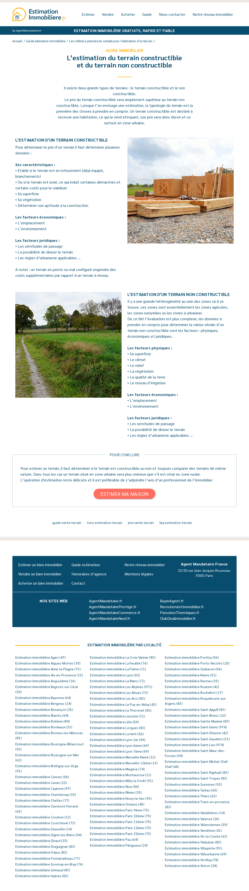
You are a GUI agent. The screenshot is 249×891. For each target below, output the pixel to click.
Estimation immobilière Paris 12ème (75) (120, 827)
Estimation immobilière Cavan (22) (41, 782)
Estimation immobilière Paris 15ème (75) (120, 833)
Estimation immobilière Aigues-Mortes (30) (47, 663)
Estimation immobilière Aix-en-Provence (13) (49, 675)
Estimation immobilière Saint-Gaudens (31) (197, 739)
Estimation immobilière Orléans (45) (117, 804)
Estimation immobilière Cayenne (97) (43, 788)
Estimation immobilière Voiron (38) (191, 865)
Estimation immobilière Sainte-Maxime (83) (197, 721)
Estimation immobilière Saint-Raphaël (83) (197, 772)
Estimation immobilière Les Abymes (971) (121, 686)
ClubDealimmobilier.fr (178, 618)
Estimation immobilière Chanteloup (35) (45, 794)
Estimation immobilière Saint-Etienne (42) (196, 733)
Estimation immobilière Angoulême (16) (45, 681)
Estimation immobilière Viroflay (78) (192, 859)
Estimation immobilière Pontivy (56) (192, 657)
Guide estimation (85, 564)
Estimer (88, 14)
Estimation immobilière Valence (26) (192, 818)
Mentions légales (138, 573)
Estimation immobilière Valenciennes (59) (196, 824)
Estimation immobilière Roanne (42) (192, 686)
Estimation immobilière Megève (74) (117, 769)
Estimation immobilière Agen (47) (40, 657)
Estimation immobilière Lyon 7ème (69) (119, 751)
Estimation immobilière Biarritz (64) (42, 715)
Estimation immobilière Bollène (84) (42, 721)
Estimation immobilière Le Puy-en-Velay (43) (123, 704)
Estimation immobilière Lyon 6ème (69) (119, 745)
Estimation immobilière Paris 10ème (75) (120, 816)
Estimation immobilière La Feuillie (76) (119, 663)
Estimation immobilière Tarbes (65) (191, 790)
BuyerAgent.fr (172, 600)
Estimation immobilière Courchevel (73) (45, 823)
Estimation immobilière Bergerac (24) (43, 703)
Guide (147, 14)
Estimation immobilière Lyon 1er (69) (117, 739)
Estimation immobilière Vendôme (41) (193, 830)
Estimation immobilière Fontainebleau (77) (47, 858)
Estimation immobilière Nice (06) (114, 786)
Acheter (128, 14)
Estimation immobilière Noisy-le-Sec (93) (121, 798)
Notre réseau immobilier (213, 14)
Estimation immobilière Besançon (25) (44, 709)
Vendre (108, 14)
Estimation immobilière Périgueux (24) (119, 845)
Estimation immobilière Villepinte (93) (193, 848)
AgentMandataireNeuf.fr (109, 618)
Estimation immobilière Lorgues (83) (117, 727)
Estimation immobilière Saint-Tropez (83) (196, 778)
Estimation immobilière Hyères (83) (41, 876)
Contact (78, 583)
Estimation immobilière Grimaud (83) (42, 870)
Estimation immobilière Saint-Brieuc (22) (195, 715)
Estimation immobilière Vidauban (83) (193, 842)
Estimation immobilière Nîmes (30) (116, 792)
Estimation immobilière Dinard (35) (41, 840)
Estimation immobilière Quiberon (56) (193, 669)
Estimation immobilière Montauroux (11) (120, 775)
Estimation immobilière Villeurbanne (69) (196, 854)
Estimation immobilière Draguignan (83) (45, 846)
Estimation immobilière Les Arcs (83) (117, 698)
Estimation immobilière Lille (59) (114, 722)
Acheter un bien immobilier (40, 583)
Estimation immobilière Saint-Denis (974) (196, 727)
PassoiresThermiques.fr (179, 612)
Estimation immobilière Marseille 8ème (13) (123, 757)
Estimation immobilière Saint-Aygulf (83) (195, 709)
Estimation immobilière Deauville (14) (43, 829)
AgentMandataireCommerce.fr (114, 612)
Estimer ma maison (124, 494)
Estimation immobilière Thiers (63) (191, 796)
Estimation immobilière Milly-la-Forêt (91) (121, 780)
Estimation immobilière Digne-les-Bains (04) (48, 834)
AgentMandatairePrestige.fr (112, 606)
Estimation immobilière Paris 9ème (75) (119, 810)
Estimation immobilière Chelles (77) (42, 800)
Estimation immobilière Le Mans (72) (117, 681)
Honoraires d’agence (89, 573)
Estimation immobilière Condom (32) (43, 817)
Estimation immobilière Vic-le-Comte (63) (196, 836)
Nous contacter (172, 14)
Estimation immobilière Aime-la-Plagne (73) (48, 669)
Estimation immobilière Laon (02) (115, 675)
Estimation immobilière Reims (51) (190, 675)
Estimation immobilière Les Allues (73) (119, 692)
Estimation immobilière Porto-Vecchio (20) (197, 663)
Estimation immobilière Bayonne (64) (43, 697)
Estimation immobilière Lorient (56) (117, 733)
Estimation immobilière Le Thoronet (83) (120, 710)
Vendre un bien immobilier (39, 573)
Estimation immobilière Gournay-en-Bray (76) (49, 864)
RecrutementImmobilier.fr (182, 606)
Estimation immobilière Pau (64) (114, 839)
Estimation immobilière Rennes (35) (192, 681)
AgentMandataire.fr (105, 600)
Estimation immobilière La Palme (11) (118, 669)
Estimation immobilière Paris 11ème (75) (120, 821)
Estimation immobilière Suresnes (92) (193, 784)
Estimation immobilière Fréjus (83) (41, 852)
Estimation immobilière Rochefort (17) (194, 692)
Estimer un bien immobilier (40, 564)
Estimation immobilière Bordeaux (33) (43, 727)
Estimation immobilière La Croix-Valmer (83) (123, 657)
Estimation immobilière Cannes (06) (42, 776)
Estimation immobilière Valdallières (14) (195, 812)
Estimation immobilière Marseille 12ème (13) (124, 763)
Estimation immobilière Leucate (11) (117, 716)
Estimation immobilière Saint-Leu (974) (194, 744)
